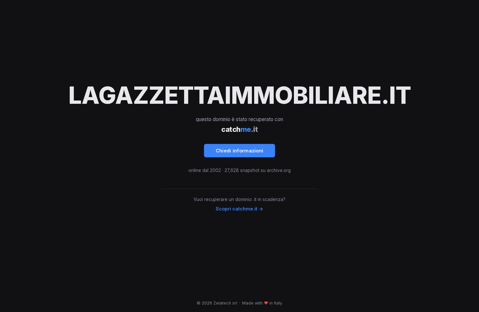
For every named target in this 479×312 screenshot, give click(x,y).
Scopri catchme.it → (239, 208)
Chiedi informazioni (240, 150)
